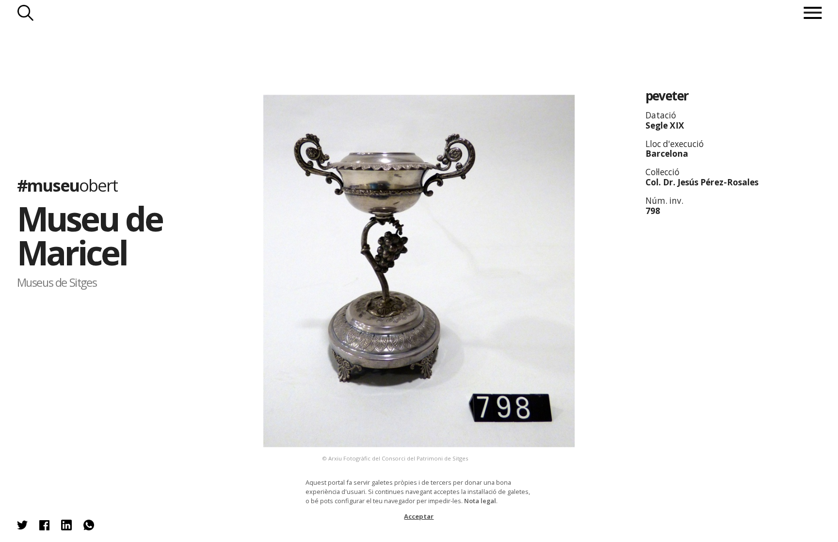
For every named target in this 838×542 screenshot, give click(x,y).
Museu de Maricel (89, 235)
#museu (67, 185)
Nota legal (480, 500)
